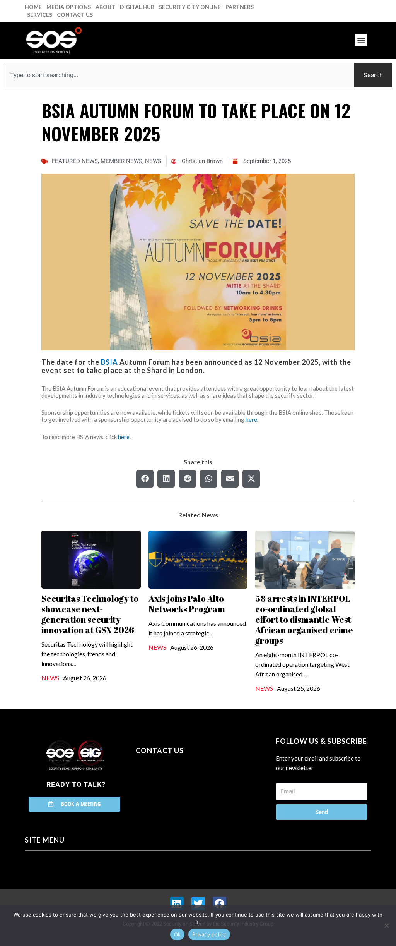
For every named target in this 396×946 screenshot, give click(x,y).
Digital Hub (137, 6)
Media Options (68, 6)
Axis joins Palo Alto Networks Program (186, 604)
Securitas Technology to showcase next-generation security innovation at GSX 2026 (89, 614)
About (105, 6)
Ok (177, 934)
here (251, 419)
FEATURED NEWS (75, 161)
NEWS (153, 161)
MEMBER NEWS (121, 161)
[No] (386, 925)
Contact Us (75, 14)
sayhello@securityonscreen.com (185, 785)
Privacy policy (209, 934)
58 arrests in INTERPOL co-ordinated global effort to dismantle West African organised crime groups (304, 619)
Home (33, 6)
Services (39, 14)
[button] (361, 40)
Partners (239, 6)
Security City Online (190, 6)
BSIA (109, 362)
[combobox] (179, 75)
